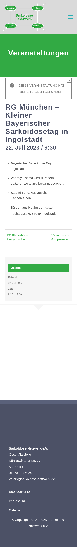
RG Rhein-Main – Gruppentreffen (17, 237)
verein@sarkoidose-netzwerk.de (32, 479)
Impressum (17, 501)
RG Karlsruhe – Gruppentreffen (60, 237)
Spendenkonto (19, 491)
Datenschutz (18, 510)
